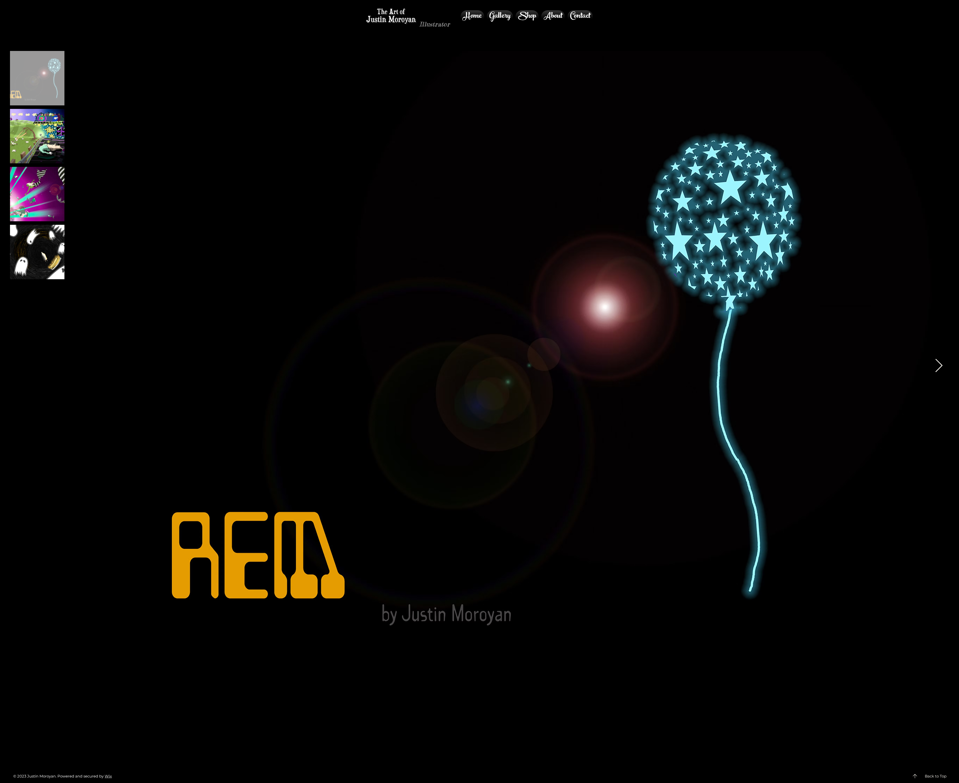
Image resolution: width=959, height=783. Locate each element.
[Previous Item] (119, 366)
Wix (108, 776)
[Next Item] (939, 366)
